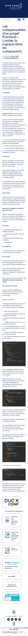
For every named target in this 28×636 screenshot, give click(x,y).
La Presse (8, 616)
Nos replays (11, 576)
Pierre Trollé (15, 56)
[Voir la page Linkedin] (8, 619)
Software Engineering (11, 58)
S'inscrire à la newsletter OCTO (12, 585)
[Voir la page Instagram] (16, 619)
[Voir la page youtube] (19, 619)
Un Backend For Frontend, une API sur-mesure (14, 279)
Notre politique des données (9, 632)
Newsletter (14, 616)
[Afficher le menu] (23, 19)
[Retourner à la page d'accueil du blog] (14, 6)
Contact (20, 616)
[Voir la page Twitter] (12, 619)
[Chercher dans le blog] (19, 19)
